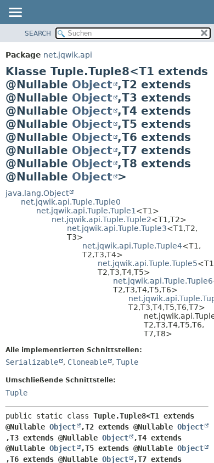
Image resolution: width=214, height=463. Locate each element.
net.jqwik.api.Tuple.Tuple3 (117, 228)
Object (92, 84)
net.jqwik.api (67, 54)
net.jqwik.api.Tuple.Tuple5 (148, 263)
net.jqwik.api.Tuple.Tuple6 (163, 280)
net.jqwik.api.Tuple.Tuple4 (132, 245)
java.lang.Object (37, 193)
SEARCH (38, 33)
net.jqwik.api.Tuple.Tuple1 (86, 210)
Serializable (31, 362)
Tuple (127, 362)
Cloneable (87, 362)
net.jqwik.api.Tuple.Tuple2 (101, 219)
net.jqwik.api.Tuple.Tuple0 (71, 201)
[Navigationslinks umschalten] (14, 13)
